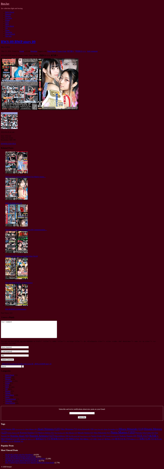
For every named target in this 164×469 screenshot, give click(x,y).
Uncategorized (10, 399)
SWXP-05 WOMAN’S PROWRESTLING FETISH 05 (25, 459)
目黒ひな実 (146, 439)
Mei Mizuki (71, 433)
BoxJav (5, 3)
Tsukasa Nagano (128, 436)
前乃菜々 (70, 51)
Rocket (7, 391)
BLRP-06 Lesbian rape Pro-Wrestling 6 (19, 455)
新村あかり (43, 439)
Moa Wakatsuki (102, 433)
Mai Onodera (60, 433)
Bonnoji (8, 14)
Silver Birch (9, 26)
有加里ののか (60, 439)
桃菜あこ (88, 439)
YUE (143, 435)
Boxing (8, 16)
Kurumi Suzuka (29, 432)
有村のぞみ (76, 439)
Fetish (7, 20)
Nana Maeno (51, 51)
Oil (6, 28)
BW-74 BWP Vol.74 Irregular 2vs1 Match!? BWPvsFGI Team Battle (29, 463)
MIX (7, 24)
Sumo (7, 30)
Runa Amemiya (85, 436)
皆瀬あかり (134, 439)
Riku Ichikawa (61, 436)
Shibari (7, 393)
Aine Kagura (20, 429)
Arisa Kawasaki (86, 429)
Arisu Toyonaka (111, 429)
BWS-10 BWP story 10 (42, 364)
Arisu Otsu (98, 429)
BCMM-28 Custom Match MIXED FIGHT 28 (21, 461)
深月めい (110, 439)
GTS (7, 22)
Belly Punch (9, 12)
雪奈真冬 (18, 441)
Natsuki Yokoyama (145, 433)
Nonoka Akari (19, 435)
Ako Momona (69, 429)
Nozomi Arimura (41, 435)
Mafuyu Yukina (46, 433)
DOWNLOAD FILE (8, 144)
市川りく (31, 439)
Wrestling (8, 32)
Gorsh (22, 51)
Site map (8, 36)
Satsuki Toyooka (112, 436)
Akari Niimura (48, 428)
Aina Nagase (8, 429)
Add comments (92, 51)
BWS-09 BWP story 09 (18, 42)
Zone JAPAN (10, 34)
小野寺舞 (23, 439)
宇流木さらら (80, 51)
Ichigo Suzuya (13, 433)
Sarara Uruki (61, 51)
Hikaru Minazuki (131, 428)
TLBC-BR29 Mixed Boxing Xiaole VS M (20, 457)
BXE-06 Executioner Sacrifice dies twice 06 (17, 364)
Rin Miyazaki (74, 436)
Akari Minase (31, 429)
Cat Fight (8, 18)
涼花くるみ (98, 439)
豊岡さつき (8, 441)
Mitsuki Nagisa (85, 433)
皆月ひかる (122, 439)
